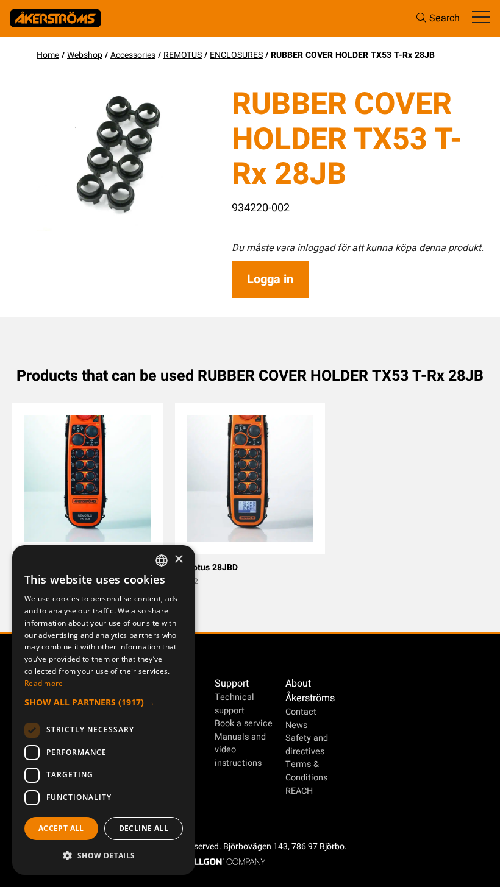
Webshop (84, 55)
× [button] (178, 559)
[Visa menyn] (481, 18)
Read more (43, 683)
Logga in (270, 279)
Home (48, 55)
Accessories (132, 55)
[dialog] (103, 710)
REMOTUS (182, 55)
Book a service (244, 723)
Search (444, 18)
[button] (103, 702)
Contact (300, 711)
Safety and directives (306, 745)
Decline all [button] (143, 828)
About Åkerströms (310, 690)
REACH (299, 791)
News (296, 725)
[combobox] (161, 560)
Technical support (234, 704)
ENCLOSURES (236, 55)
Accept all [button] (61, 828)
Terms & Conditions (306, 771)
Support (232, 683)
